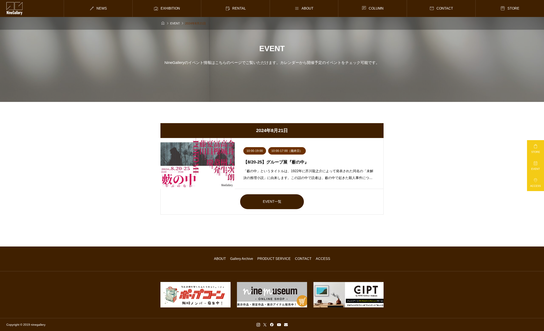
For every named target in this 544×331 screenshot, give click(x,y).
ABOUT (220, 259)
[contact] (286, 324)
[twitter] (264, 324)
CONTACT (303, 259)
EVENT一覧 (272, 201)
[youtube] (279, 325)
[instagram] (258, 325)
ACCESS (323, 259)
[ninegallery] (14, 8)
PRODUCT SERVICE (274, 259)
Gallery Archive (241, 259)
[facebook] (272, 325)
